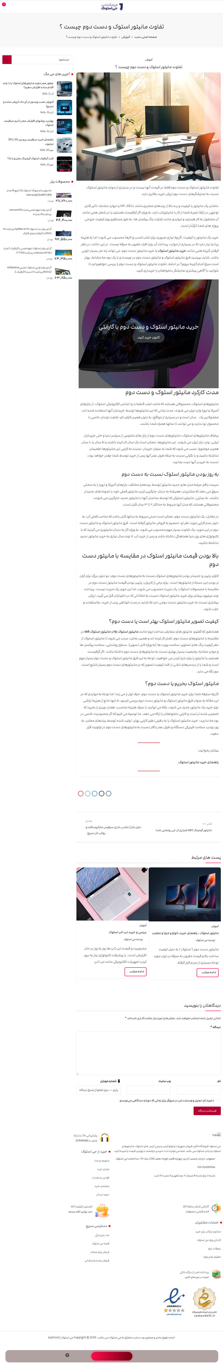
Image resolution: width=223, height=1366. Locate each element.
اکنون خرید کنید (149, 337)
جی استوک (202, 940)
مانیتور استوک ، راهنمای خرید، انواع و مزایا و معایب (185, 933)
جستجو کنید (7, 59)
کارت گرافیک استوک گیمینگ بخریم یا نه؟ (30, 158)
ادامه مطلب (208, 972)
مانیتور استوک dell (97, 631)
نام (219, 1081)
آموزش (126, 37)
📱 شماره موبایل (110, 1081)
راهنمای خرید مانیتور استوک (198, 762)
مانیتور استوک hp (126, 631)
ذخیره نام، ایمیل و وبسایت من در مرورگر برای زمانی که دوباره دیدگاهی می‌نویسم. (166, 1100)
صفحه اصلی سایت (145, 37)
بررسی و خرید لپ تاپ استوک (128, 932)
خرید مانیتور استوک (172, 251)
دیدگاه (215, 1027)
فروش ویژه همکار (99, 1252)
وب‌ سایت (165, 1081)
